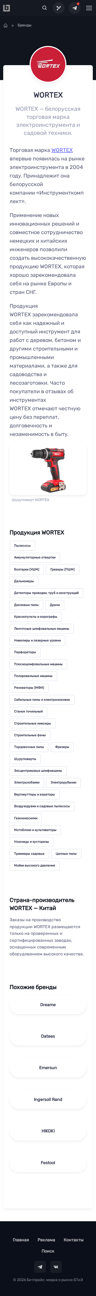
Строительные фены (30, 735)
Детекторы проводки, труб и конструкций (46, 593)
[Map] (59, 8)
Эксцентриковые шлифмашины (38, 771)
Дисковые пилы (26, 605)
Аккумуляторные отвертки (34, 557)
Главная (21, 1239)
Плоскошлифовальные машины (38, 664)
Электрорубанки (63, 782)
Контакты (73, 1239)
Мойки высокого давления (34, 865)
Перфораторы (25, 652)
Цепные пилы (66, 854)
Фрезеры (62, 747)
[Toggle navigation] (89, 8)
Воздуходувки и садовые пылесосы (42, 806)
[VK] (56, 1267)
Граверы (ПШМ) (62, 569)
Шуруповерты (25, 759)
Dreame (48, 1004)
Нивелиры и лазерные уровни (37, 640)
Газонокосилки (25, 818)
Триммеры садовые (29, 854)
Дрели (55, 605)
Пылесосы (22, 545)
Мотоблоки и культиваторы (35, 830)
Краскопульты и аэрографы (35, 617)
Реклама (46, 1239)
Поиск (48, 1251)
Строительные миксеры (32, 723)
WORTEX (62, 150)
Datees (48, 1036)
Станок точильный (28, 711)
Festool (48, 1162)
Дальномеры (24, 581)
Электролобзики (26, 782)
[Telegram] (75, 8)
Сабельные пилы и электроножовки (42, 700)
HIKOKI (48, 1130)
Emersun (48, 1067)
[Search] (45, 8)
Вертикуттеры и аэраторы (34, 794)
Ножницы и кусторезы (31, 842)
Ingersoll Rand (48, 1099)
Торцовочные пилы (29, 747)
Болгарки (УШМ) (26, 569)
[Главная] (5, 25)
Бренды (24, 25)
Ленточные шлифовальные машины (41, 629)
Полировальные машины (33, 676)
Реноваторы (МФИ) (29, 688)
